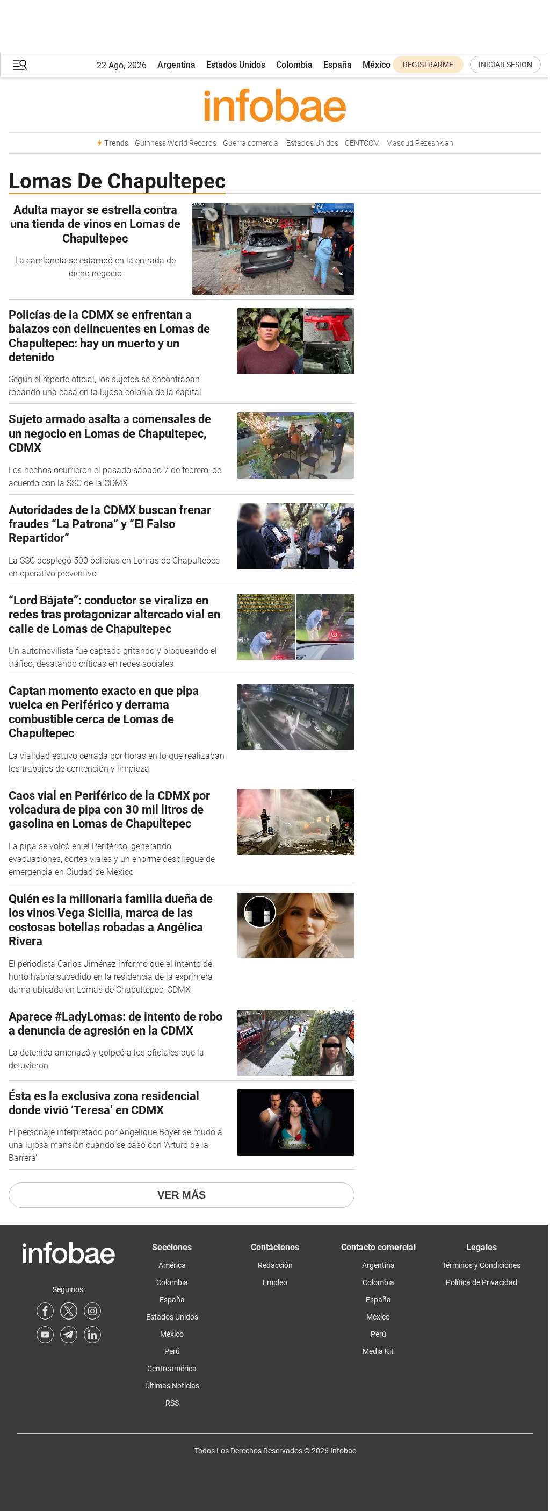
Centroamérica (172, 1368)
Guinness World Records (175, 143)
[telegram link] (68, 1334)
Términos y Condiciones (481, 1265)
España (337, 65)
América (172, 1265)
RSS (172, 1403)
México (376, 65)
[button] (20, 65)
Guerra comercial (251, 143)
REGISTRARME (428, 64)
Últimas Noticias (172, 1385)
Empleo (275, 1282)
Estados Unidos (235, 65)
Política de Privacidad (481, 1282)
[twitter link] (68, 1311)
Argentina (176, 65)
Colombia (294, 65)
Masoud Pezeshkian (419, 143)
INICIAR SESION (505, 64)
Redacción (275, 1265)
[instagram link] (92, 1311)
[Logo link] (275, 104)
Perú (172, 1351)
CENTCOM (362, 143)
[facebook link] (45, 1311)
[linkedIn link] (92, 1334)
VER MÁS (181, 1195)
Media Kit (378, 1351)
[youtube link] (45, 1334)
